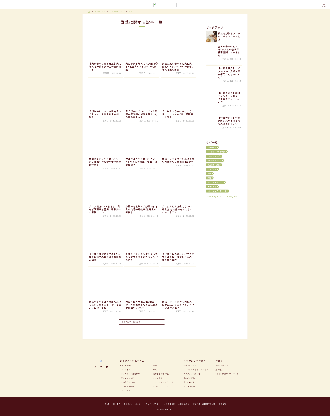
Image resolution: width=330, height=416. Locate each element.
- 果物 (154, 365)
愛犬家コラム (100, 11)
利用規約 (116, 404)
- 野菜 (154, 370)
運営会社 (222, 404)
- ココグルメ (125, 391)
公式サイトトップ (191, 365)
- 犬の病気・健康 (127, 386)
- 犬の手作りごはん (128, 382)
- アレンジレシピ (127, 378)
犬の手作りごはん (117, 11)
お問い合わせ (184, 404)
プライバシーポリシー (133, 404)
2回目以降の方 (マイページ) (227, 374)
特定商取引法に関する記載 (204, 404)
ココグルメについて (192, 374)
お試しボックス (222, 365)
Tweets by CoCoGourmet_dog (221, 196)
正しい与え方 (189, 382)
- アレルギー (125, 370)
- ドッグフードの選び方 (130, 374)
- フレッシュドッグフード (163, 382)
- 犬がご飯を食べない (161, 374)
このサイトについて (160, 386)
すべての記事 (125, 365)
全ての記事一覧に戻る (131, 322)
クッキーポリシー (153, 404)
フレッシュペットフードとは (196, 370)
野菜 (130, 11)
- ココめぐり (157, 378)
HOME (107, 404)
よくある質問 (189, 386)
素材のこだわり (190, 378)
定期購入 (219, 370)
